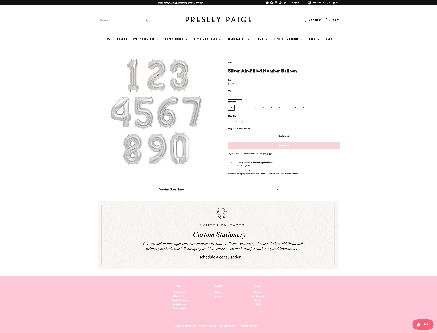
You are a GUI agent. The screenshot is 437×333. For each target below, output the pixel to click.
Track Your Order (179, 292)
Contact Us (257, 292)
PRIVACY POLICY (207, 325)
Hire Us (258, 304)
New (107, 39)
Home (260, 39)
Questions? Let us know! (171, 189)
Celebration (237, 39)
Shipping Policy (179, 296)
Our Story (218, 292)
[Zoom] (157, 111)
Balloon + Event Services (136, 39)
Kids (312, 39)
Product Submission (179, 304)
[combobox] (124, 20)
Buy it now (284, 145)
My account (218, 296)
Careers (258, 300)
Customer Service (179, 308)
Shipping (231, 128)
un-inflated (235, 96)
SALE (329, 39)
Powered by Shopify (249, 325)
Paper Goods (175, 39)
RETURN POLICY (228, 325)
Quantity (232, 116)
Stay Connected (258, 296)
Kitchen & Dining (287, 39)
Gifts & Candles (206, 39)
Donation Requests (179, 300)
